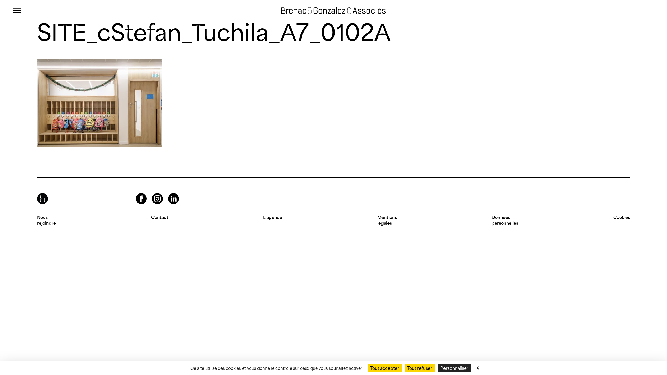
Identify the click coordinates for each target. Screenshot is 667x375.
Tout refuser (419, 368)
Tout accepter (384, 368)
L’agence (272, 217)
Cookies (621, 217)
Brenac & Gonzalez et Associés (325, 10)
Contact (159, 217)
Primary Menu (17, 10)
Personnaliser (454, 368)
